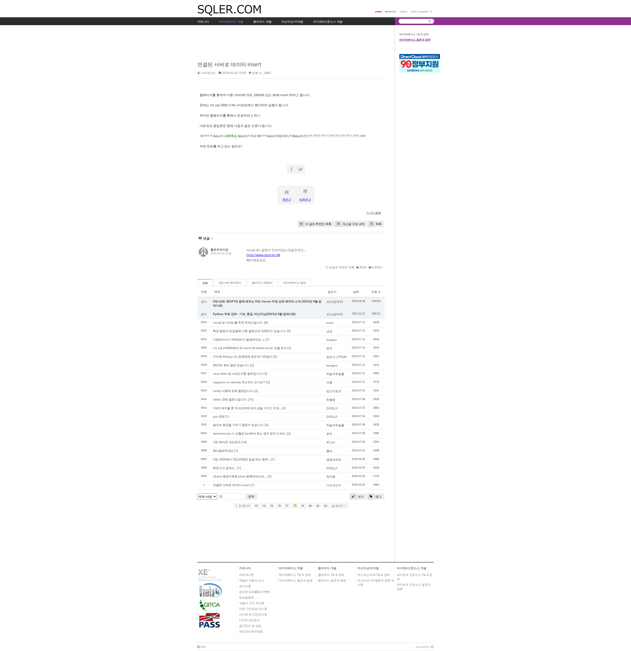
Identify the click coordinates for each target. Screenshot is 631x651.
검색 (251, 496)
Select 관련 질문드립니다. (230, 399)
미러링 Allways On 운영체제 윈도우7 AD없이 (242, 356)
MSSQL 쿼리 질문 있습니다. (231, 365)
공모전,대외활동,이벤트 (254, 592)
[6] (266, 425)
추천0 (363, 267)
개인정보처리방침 (251, 631)
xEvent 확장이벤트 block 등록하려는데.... (240, 476)
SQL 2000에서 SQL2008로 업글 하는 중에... (241, 459)
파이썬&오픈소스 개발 (411, 568)
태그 (378, 496)
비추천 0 (305, 199)
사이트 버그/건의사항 (253, 614)
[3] (275, 356)
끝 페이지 (338, 505)
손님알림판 (246, 597)
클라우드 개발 (327, 568)
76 (279, 505)
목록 (379, 224)
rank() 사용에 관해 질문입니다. (233, 391)
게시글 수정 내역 (353, 224)
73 (256, 505)
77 (286, 505)
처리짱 (330, 477)
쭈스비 (330, 442)
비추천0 (376, 267)
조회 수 (376, 292)
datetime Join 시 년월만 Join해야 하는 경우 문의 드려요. (249, 433)
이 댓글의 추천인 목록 (340, 267)
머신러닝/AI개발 (368, 568)
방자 (329, 348)
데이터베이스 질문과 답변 (415, 39)
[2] (289, 348)
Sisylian (331, 340)
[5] (289, 331)
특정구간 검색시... (225, 468)
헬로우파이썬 (219, 249)
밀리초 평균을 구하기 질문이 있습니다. (238, 425)
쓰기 (360, 496)
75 (271, 505)
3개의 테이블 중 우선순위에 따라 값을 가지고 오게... (247, 408)
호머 (329, 434)
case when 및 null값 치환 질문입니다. (238, 373)
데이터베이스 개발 (291, 568)
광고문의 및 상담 (250, 626)
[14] (244, 442)
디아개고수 (208, 73)
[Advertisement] (287, 44)
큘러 (329, 451)
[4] (266, 322)
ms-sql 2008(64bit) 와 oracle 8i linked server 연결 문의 (250, 348)
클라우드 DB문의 (262, 282)
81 (317, 505)
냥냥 (329, 331)
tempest (332, 365)
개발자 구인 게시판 (251, 603)
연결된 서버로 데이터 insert (229, 64)
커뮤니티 (245, 568)
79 (302, 505)
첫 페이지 (244, 505)
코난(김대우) (334, 301)
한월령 (330, 400)
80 (310, 505)
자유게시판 (246, 575)
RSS (203, 646)
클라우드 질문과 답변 (332, 580)
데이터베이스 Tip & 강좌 (414, 34)
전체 (205, 283)
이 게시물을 (374, 212)
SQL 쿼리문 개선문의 (227, 442)
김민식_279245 (336, 357)
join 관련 (219, 416)
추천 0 (286, 199)
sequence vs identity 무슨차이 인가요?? (239, 382)
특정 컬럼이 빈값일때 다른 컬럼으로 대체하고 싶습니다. (249, 331)
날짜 (356, 292)
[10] (250, 399)
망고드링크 (333, 391)
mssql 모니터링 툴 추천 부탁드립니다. (238, 322)
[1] (267, 339)
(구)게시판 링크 (249, 620)
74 (264, 505)
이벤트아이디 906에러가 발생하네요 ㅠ (239, 339)
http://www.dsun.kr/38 (263, 255)
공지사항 (245, 586)
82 (325, 505)
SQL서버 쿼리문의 (230, 282)
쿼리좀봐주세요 (223, 451)
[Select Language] (421, 12)
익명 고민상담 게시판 (253, 609)
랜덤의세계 (333, 459)
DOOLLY (332, 408)
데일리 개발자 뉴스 (251, 580)
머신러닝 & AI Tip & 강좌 (373, 575)
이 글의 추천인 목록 (318, 224)
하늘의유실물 (335, 374)
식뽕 (329, 382)
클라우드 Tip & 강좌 (331, 575)
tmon (329, 323)
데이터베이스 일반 (294, 282)
